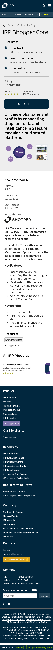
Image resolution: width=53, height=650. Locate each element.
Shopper (7, 401)
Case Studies (9, 437)
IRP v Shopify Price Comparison (19, 495)
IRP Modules (9, 417)
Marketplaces (10, 413)
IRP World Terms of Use (38, 619)
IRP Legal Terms (11, 469)
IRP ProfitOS (9, 397)
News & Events (10, 516)
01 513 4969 (24, 580)
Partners (29, 14)
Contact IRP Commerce (15, 512)
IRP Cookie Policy (38, 622)
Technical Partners (12, 554)
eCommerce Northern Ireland (18, 528)
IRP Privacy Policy (15, 622)
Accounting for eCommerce (17, 474)
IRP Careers (9, 524)
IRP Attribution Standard (15, 465)
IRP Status (8, 536)
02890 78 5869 (25, 576)
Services (17, 14)
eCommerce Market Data (16, 478)
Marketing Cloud (11, 409)
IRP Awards (9, 520)
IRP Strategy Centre (13, 461)
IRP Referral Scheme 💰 (16, 559)
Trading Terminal (11, 405)
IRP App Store (11, 345)
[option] (38, 647)
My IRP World (10, 453)
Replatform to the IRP (14, 491)
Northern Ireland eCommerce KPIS (20, 532)
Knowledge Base (13, 339)
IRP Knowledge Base (13, 457)
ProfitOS (5, 14)
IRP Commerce (31, 94)
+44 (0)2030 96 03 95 (29, 583)
